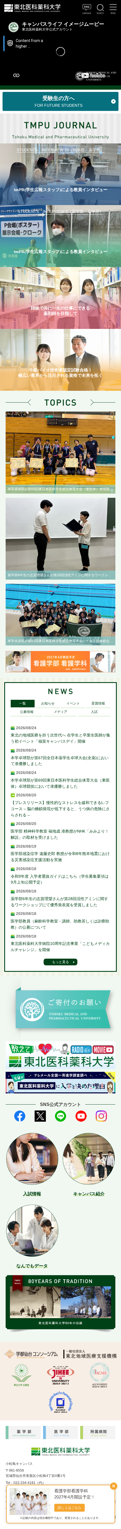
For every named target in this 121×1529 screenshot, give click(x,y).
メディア (60, 712)
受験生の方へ (58, 101)
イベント (73, 703)
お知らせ (48, 703)
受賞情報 (98, 703)
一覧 (22, 703)
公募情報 (26, 712)
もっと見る (60, 962)
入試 (94, 712)
